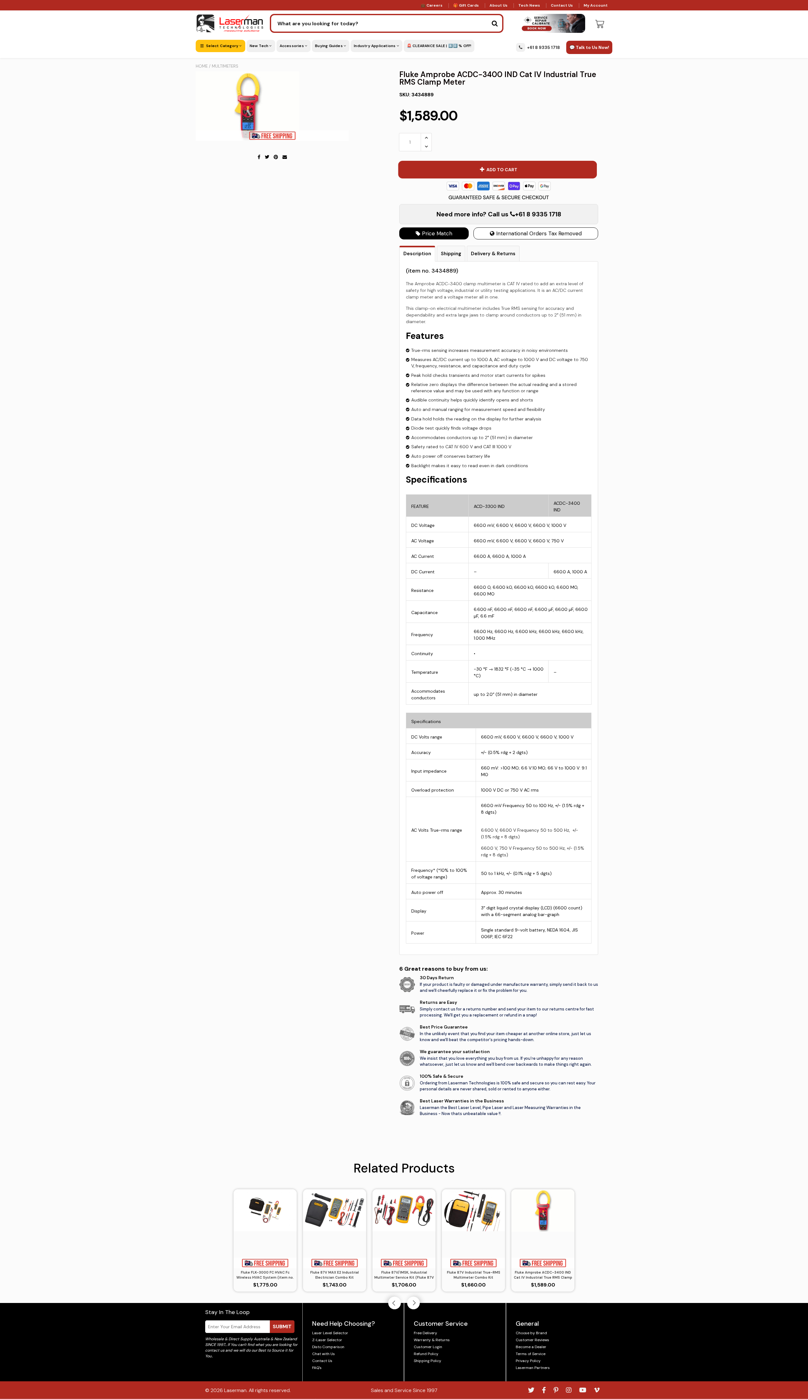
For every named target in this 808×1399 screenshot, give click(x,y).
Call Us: (404, 733)
